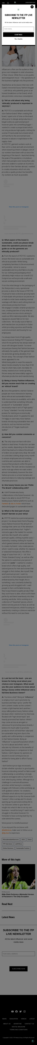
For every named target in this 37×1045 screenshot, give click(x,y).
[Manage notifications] (32, 1041)
